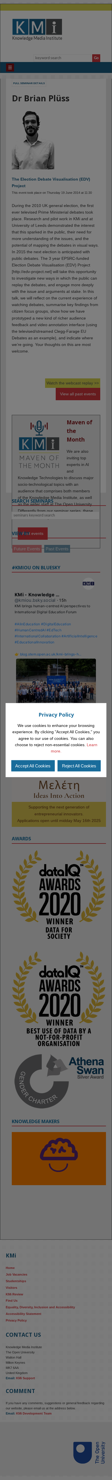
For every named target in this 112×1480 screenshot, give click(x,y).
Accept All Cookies (33, 765)
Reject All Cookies (79, 765)
